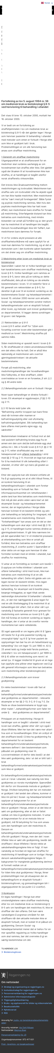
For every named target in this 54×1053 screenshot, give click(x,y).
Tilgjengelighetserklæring (16, 1000)
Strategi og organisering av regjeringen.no (24, 987)
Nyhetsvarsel (10, 1009)
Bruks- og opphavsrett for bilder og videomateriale (28, 1003)
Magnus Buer (20, 1030)
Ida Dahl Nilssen (26, 1027)
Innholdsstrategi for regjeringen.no (20, 990)
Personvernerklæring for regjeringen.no (23, 993)
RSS (6, 1013)
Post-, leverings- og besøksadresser (17, 1044)
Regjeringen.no (19, 975)
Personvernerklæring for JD (13, 1035)
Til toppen (27, 964)
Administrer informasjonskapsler (19, 996)
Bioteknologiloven (12, 952)
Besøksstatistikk (12, 1006)
